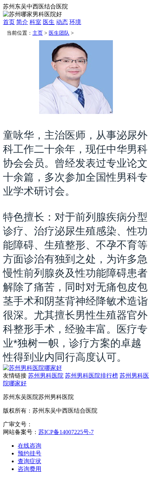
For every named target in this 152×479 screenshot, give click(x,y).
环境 (75, 22)
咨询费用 (29, 469)
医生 (49, 22)
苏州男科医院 (45, 375)
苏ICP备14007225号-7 (66, 432)
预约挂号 (29, 453)
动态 (62, 22)
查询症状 (29, 461)
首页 (9, 22)
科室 (35, 22)
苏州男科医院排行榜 (91, 375)
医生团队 (59, 33)
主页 (37, 33)
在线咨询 (29, 445)
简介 (22, 22)
